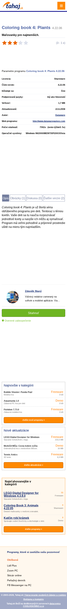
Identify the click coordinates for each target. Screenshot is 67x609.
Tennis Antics (11, 454)
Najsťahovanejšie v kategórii (18, 483)
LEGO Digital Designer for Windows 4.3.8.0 (21, 494)
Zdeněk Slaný (33, 291)
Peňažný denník (16, 580)
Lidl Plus (12, 565)
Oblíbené (12, 559)
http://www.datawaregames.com (49, 121)
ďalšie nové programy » (34, 420)
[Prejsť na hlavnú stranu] (12, 8)
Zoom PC (12, 570)
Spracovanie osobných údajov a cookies (45, 595)
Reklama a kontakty (33, 599)
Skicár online (14, 575)
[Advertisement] (34, 16)
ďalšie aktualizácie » (33, 465)
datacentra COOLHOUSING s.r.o (42, 604)
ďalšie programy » (33, 529)
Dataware (60, 115)
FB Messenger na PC (19, 585)
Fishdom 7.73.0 (11, 409)
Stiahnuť (33, 313)
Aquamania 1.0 (11, 401)
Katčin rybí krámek (16, 517)
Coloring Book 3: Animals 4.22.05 (21, 507)
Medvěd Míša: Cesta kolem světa (21, 446)
